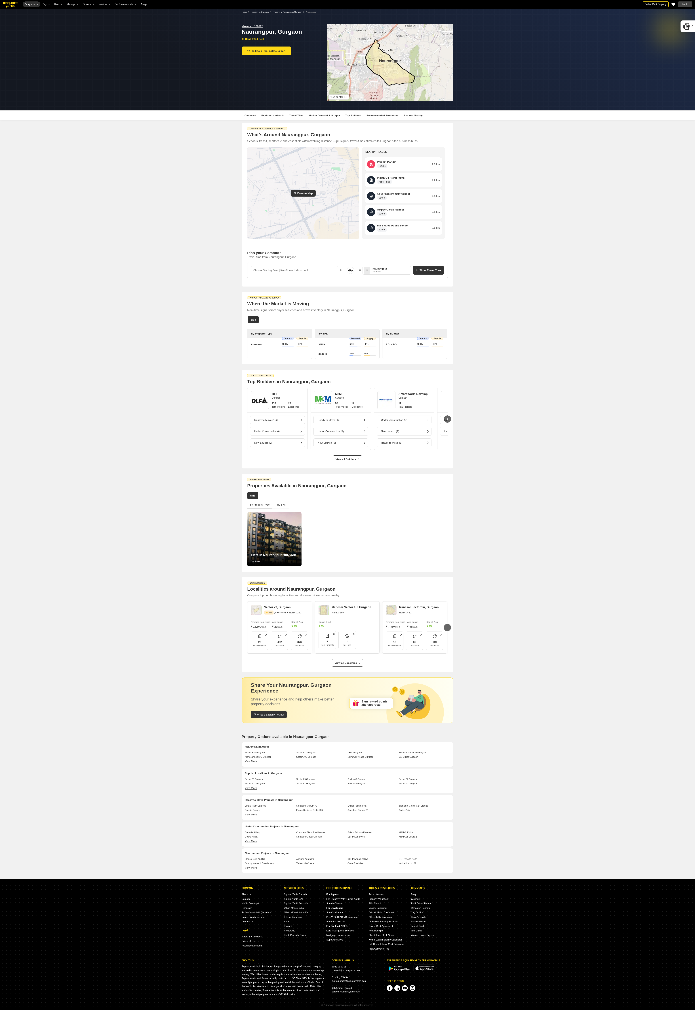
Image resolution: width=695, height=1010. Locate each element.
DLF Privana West (356, 837)
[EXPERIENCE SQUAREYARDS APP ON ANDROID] (399, 971)
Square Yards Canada (295, 894)
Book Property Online (295, 935)
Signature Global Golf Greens (413, 806)
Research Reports (420, 908)
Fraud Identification (252, 945)
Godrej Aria (404, 810)
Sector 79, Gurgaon (277, 607)
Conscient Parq (252, 832)
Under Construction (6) (267, 431)
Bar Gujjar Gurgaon (408, 757)
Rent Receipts (376, 930)
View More (251, 761)
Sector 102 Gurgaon (255, 783)
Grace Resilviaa (355, 863)
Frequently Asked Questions (256, 912)
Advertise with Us (335, 921)
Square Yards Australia (296, 903)
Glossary (415, 899)
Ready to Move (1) (391, 442)
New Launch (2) (263, 442)
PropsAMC (289, 930)
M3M (338, 393)
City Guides (417, 912)
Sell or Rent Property (656, 4)
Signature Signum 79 (306, 806)
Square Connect (334, 903)
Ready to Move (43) (329, 419)
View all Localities (346, 662)
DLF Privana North (408, 859)
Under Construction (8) (331, 431)
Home (244, 12)
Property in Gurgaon (260, 12)
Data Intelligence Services (340, 930)
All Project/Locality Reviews (383, 921)
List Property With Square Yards (343, 899)
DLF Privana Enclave (358, 859)
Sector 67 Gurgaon (305, 783)
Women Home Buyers (422, 935)
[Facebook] (390, 988)
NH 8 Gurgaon (355, 752)
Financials (247, 908)
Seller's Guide (418, 921)
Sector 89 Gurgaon (254, 779)
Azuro (287, 921)
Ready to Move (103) (266, 419)
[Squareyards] (10, 5)
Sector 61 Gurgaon (408, 783)
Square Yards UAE (294, 899)
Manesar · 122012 (252, 26)
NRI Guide (416, 930)
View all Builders (346, 459)
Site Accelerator (334, 912)
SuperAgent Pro (334, 939)
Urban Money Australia (296, 912)
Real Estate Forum (421, 903)
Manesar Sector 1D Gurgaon (413, 752)
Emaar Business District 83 (309, 810)
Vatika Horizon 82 (407, 863)
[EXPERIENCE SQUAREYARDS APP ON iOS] (424, 971)
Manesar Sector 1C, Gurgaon (351, 607)
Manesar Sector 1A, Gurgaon (419, 607)
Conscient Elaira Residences (310, 832)
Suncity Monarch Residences (259, 863)
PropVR (288, 926)
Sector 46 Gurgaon (357, 783)
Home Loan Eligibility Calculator (385, 939)
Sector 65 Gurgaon (305, 779)
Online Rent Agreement (381, 926)
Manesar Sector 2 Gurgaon (258, 757)
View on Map (305, 193)
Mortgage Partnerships (338, 935)
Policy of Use (249, 941)
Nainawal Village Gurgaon (361, 757)
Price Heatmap (376, 894)
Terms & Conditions (252, 936)
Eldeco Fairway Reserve (360, 832)
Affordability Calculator (380, 917)
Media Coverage (250, 903)
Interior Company (293, 917)
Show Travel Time (430, 270)
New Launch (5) (327, 442)
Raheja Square (252, 810)
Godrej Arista (251, 837)
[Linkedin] (397, 988)
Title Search (375, 903)
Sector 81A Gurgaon (306, 752)
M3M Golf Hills (406, 832)
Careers (246, 899)
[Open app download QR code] (688, 26)
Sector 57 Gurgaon (408, 779)
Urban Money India (294, 908)
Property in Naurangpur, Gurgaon (287, 12)
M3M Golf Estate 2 (408, 837)
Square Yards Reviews (253, 917)
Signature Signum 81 (358, 810)
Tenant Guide (418, 926)
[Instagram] (412, 988)
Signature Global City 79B (309, 837)
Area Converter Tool (379, 948)
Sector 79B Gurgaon (306, 757)
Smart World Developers (415, 393)
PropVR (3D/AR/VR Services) (341, 917)
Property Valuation (378, 899)
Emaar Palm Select (357, 806)
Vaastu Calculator (378, 908)
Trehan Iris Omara (305, 863)
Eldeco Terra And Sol (255, 859)
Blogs (144, 4)
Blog (413, 894)
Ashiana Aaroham (305, 859)
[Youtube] (405, 988)
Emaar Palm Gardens (255, 806)
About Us (246, 894)
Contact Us (247, 921)
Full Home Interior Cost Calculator (386, 944)
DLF (275, 393)
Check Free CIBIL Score (381, 935)
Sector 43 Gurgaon (357, 779)
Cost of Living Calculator (381, 912)
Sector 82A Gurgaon (255, 752)
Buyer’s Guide (418, 917)
